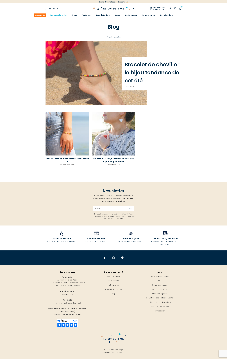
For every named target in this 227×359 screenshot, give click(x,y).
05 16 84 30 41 (67, 294)
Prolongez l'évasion (58, 15)
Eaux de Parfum (103, 15)
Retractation (159, 311)
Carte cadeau (131, 15)
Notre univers (113, 285)
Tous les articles (114, 37)
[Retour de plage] (113, 8)
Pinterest (122, 257)
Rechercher (54, 8)
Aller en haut (220, 182)
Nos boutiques (113, 276)
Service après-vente (160, 276)
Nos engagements (113, 289)
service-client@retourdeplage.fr (67, 303)
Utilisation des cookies (159, 306)
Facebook (104, 257)
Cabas (117, 15)
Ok (130, 209)
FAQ (159, 280)
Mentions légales (159, 293)
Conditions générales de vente (159, 298)
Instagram (113, 257)
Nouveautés (40, 15)
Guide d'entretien (159, 285)
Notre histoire (113, 280)
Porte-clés (86, 15)
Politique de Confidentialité (159, 302)
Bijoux (74, 15)
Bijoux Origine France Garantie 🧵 (113, 2)
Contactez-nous (159, 289)
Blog (113, 293)
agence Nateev (118, 352)
